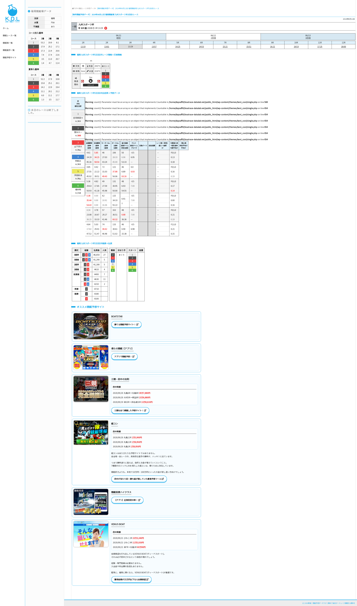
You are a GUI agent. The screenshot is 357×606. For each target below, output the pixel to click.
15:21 (225, 46)
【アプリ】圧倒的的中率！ (126, 500)
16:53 (296, 46)
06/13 (308, 36)
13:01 (106, 46)
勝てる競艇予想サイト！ (125, 324)
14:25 (177, 46)
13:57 (154, 46)
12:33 (83, 46)
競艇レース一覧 (9, 35)
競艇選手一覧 (9, 50)
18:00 (343, 46)
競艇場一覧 (8, 42)
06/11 (118, 36)
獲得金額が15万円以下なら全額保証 (130, 579)
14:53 (201, 46)
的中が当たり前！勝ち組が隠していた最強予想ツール (138, 478)
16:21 (272, 46)
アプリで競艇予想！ (123, 356)
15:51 (248, 46)
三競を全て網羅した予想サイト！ (129, 410)
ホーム (6, 28)
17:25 (319, 46)
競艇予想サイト (9, 57)
